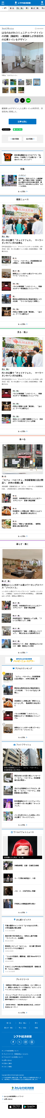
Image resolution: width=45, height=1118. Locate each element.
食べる (12, 8)
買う (27, 8)
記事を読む (22, 121)
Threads (31, 1042)
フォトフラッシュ (8, 28)
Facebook (13, 1042)
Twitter (19, 1042)
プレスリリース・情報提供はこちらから (15, 1054)
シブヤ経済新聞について (11, 1051)
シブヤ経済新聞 (22, 2)
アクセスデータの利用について (13, 1057)
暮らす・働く (35, 8)
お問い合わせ (7, 1060)
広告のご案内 (7, 1063)
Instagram (25, 1042)
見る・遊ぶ (19, 8)
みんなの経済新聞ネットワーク (22, 1088)
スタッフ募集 (7, 1066)
